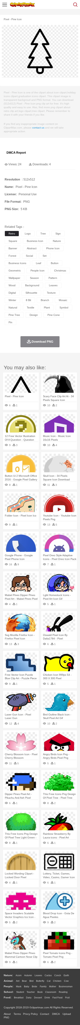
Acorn (19, 975)
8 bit (28, 300)
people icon (37, 270)
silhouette (31, 292)
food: (7, 997)
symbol (64, 307)
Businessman (66, 986)
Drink (47, 997)
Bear (24, 981)
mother (52, 986)
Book (40, 992)
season (34, 277)
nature (57, 240)
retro (12, 233)
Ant (17, 981)
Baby (26, 986)
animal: (8, 980)
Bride (34, 986)
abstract (31, 248)
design (34, 314)
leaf (38, 263)
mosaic (63, 300)
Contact (44, 1013)
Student (20, 992)
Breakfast (18, 997)
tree (43, 233)
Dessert (38, 997)
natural (13, 307)
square (13, 240)
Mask (18, 986)
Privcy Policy (30, 1013)
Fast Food (57, 997)
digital (12, 292)
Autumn (28, 975)
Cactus (48, 975)
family (43, 986)
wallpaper (14, 277)
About (7, 1013)
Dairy (28, 997)
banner (13, 248)
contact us (38, 127)
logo (28, 233)
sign (58, 233)
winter (12, 300)
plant (47, 307)
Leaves (38, 975)
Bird (31, 981)
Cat (48, 981)
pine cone (53, 314)
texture (51, 292)
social (29, 255)
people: (8, 986)
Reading (63, 992)
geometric (15, 270)
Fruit (67, 997)
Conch (57, 975)
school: (9, 991)
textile (30, 307)
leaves (53, 285)
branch (45, 300)
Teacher (31, 992)
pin (10, 322)
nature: (8, 975)
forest (12, 255)
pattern (53, 277)
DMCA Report (16, 152)
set (45, 255)
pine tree (14, 314)
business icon (35, 240)
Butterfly (40, 981)
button (54, 263)
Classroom (50, 992)
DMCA (56, 1013)
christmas (60, 270)
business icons (17, 263)
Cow (66, 981)
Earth (66, 975)
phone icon (53, 248)
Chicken (57, 981)
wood (12, 285)
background (32, 285)
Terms (17, 1013)
